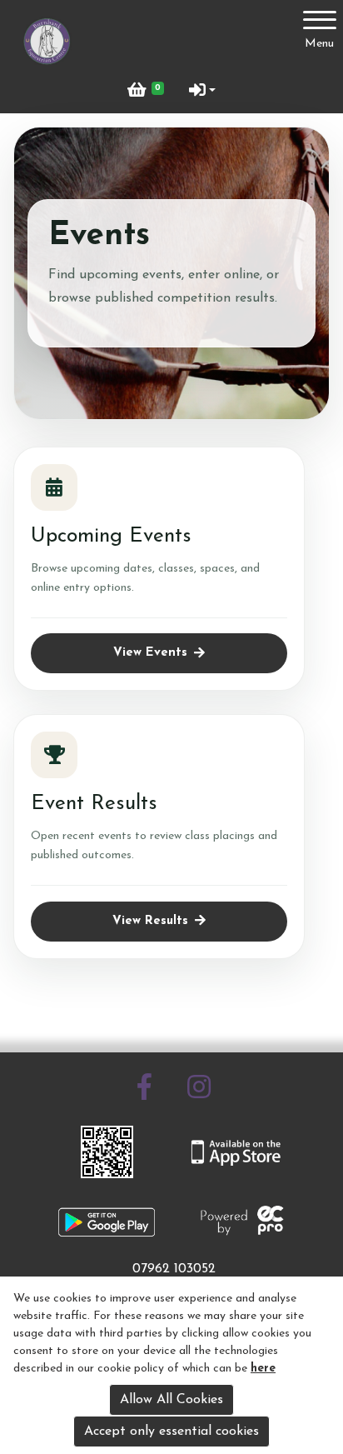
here (263, 1368)
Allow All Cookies (171, 1400)
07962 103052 (174, 1269)
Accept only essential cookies (171, 1431)
